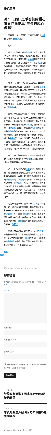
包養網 (17, 38)
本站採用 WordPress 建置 (22, 430)
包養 (43, 35)
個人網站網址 (9, 352)
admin (10, 268)
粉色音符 (9, 8)
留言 (6, 291)
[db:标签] (34, 268)
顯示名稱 (8, 328)
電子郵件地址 (10, 340)
